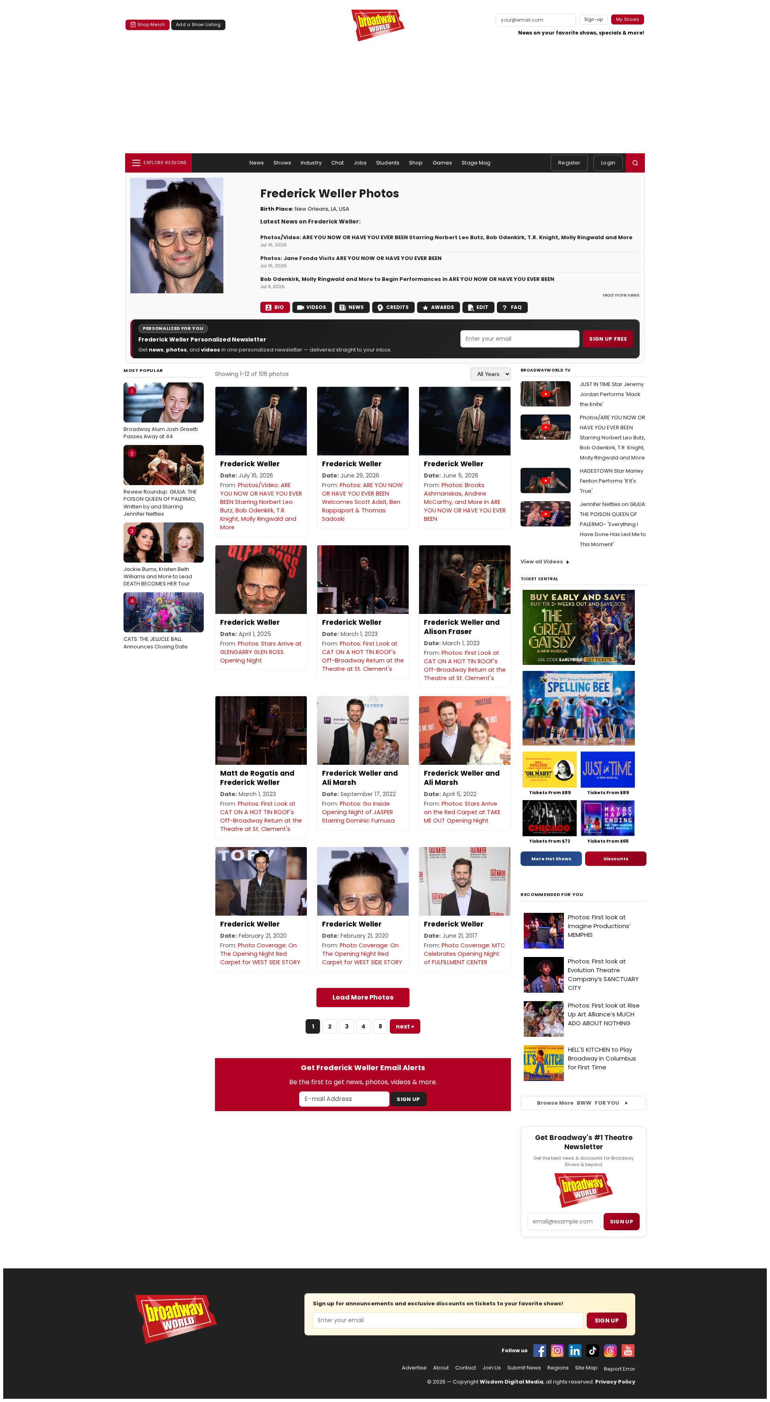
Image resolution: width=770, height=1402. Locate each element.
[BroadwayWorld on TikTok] (593, 1350)
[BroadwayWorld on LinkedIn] (575, 1350)
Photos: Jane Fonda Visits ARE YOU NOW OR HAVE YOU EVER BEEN (351, 258)
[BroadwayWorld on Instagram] (557, 1350)
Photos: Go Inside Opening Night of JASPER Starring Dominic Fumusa (358, 812)
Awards (442, 307)
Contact (465, 1368)
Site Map (586, 1368)
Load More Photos (362, 997)
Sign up (621, 1221)
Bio (279, 307)
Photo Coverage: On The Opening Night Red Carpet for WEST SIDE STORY (260, 953)
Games (442, 163)
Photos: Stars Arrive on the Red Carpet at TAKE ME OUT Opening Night (462, 812)
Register (569, 163)
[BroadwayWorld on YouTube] (628, 1350)
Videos (316, 307)
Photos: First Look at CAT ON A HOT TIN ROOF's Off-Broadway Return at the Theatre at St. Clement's (363, 656)
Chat (337, 163)
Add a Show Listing (198, 24)
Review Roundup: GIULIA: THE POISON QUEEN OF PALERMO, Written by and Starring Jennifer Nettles (160, 484)
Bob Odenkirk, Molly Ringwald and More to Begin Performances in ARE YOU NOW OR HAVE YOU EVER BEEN (407, 279)
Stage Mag (476, 163)
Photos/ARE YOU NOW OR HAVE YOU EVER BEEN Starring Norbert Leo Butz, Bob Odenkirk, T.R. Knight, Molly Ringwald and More (612, 437)
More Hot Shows (551, 858)
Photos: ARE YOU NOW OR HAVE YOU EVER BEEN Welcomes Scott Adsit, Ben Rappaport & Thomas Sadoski (362, 502)
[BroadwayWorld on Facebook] (540, 1350)
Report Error (619, 1369)
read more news (621, 295)
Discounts (616, 858)
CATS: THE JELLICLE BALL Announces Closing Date (156, 623)
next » (405, 1026)
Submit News (524, 1368)
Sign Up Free (608, 339)
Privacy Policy (615, 1382)
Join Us (491, 1368)
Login (608, 163)
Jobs (360, 163)
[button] (635, 163)
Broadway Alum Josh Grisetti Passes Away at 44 (161, 413)
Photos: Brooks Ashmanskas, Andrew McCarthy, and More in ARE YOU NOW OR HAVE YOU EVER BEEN (465, 502)
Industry (311, 163)
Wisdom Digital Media (511, 1382)
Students (387, 163)
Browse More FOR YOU (578, 1103)
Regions (558, 1368)
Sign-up (593, 19)
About (441, 1368)
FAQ (516, 307)
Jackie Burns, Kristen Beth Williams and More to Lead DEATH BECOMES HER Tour (158, 557)
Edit (482, 307)
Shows (282, 163)
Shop (416, 163)
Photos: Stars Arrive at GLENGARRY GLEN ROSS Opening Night (261, 652)
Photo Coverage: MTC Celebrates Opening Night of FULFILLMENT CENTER (464, 953)
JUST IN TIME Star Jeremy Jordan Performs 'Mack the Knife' (612, 394)
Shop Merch (151, 24)
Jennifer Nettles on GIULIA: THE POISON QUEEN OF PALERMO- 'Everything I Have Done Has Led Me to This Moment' (613, 524)
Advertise (414, 1368)
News (256, 163)
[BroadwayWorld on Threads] (610, 1350)
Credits (397, 307)
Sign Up (408, 1099)
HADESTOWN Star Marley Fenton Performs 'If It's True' (611, 481)
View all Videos (542, 561)
